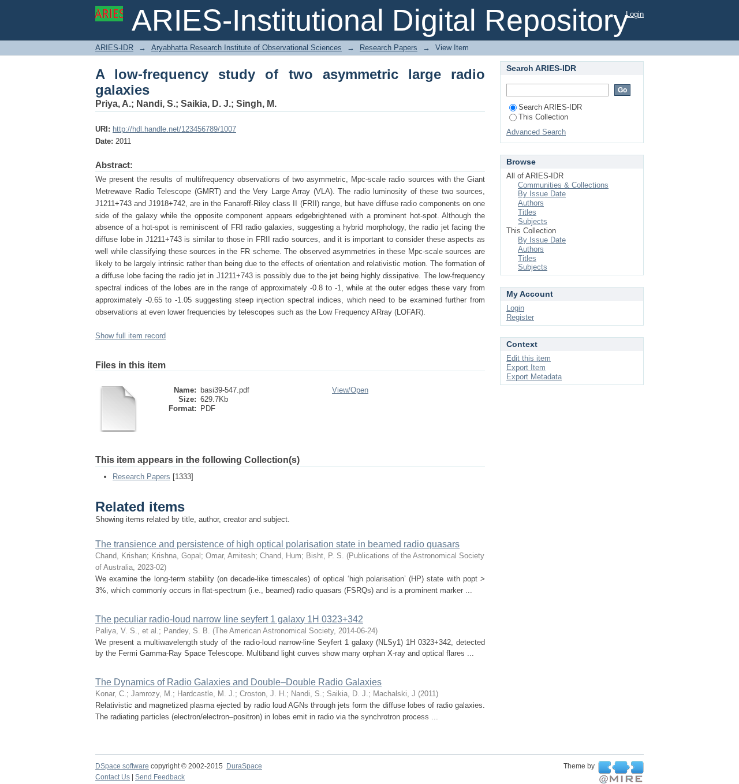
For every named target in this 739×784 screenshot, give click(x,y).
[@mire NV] (621, 772)
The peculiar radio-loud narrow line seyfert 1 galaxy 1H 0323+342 (229, 619)
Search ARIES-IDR (550, 107)
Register (520, 317)
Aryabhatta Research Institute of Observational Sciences (246, 47)
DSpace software (122, 766)
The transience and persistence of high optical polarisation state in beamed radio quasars (277, 544)
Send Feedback (160, 777)
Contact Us (112, 777)
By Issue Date (542, 193)
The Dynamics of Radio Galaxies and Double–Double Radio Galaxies (238, 682)
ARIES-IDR (114, 47)
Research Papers (388, 47)
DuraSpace (244, 766)
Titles (527, 212)
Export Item (526, 367)
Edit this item (528, 358)
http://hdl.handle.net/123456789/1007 (174, 129)
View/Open (350, 390)
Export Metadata (534, 376)
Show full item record (130, 335)
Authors (531, 203)
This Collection (543, 117)
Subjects (532, 221)
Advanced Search (536, 132)
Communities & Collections (563, 185)
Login (635, 14)
